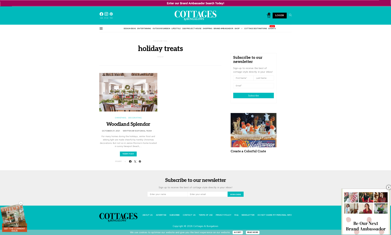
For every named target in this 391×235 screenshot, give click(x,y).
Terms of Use (206, 215)
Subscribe (253, 95)
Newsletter (248, 215)
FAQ (236, 215)
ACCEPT (237, 232)
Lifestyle (176, 28)
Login (279, 15)
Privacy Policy (223, 215)
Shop (237, 28)
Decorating (135, 118)
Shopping (207, 28)
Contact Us (189, 215)
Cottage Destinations (255, 28)
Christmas (120, 118)
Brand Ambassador (223, 28)
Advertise (161, 215)
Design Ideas (130, 28)
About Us (148, 215)
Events (272, 28)
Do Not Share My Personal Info (275, 215)
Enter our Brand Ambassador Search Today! (195, 3)
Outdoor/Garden (161, 28)
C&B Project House (191, 28)
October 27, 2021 (111, 131)
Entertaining (144, 28)
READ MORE (252, 232)
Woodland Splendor (128, 124)
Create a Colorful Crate (248, 151)
